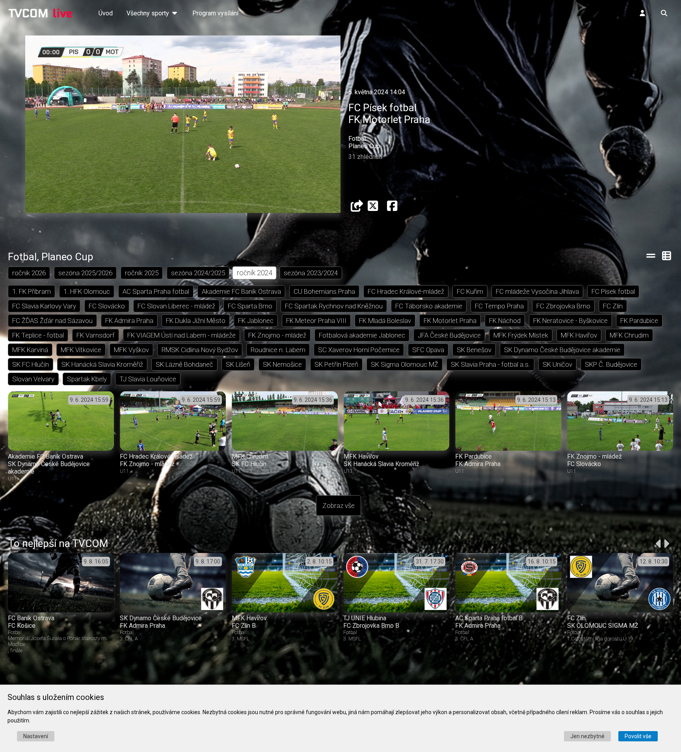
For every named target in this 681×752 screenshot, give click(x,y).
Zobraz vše (338, 505)
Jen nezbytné (587, 736)
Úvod (106, 13)
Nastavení (35, 736)
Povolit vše (638, 736)
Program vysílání (215, 13)
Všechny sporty (149, 13)
